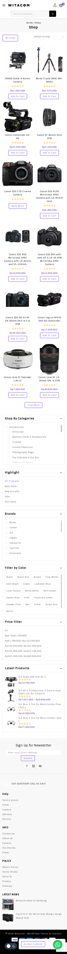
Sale (7, 496)
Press (5, 804)
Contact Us (8, 833)
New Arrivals (12, 491)
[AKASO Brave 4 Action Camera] (17, 60)
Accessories (17, 427)
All (6, 630)
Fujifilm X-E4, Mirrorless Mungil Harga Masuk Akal (39, 916)
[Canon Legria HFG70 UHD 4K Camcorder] (49, 299)
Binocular (18, 431)
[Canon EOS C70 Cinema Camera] (17, 173)
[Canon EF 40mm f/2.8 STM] (49, 117)
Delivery (7, 814)
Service (6, 819)
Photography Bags (23, 452)
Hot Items (10, 501)
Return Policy (10, 867)
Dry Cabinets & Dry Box (25, 457)
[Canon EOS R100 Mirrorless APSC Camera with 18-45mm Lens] (49, 173)
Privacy (6, 881)
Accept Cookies (33, 944)
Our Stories (9, 847)
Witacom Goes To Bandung (31, 900)
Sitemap (7, 886)
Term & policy (10, 800)
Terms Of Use (9, 871)
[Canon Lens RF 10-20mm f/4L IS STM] (49, 359)
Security (7, 876)
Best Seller (11, 486)
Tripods (16, 442)
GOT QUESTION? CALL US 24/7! (29, 783)
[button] (17, 96)
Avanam (57, 933)
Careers (6, 809)
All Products (12, 481)
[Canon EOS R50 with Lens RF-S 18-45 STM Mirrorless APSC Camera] (49, 236)
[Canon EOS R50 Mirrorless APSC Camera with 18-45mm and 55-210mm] (17, 236)
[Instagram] (33, 766)
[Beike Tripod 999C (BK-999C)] (49, 60)
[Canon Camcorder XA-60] (17, 117)
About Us (7, 838)
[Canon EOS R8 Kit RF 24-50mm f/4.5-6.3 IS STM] (17, 299)
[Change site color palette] (11, 946)
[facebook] (27, 766)
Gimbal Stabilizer (22, 447)
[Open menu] (3, 5)
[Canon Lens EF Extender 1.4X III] (17, 359)
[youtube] (40, 766)
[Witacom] (19, 5)
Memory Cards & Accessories (29, 437)
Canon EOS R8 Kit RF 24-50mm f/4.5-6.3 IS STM (17, 320)
